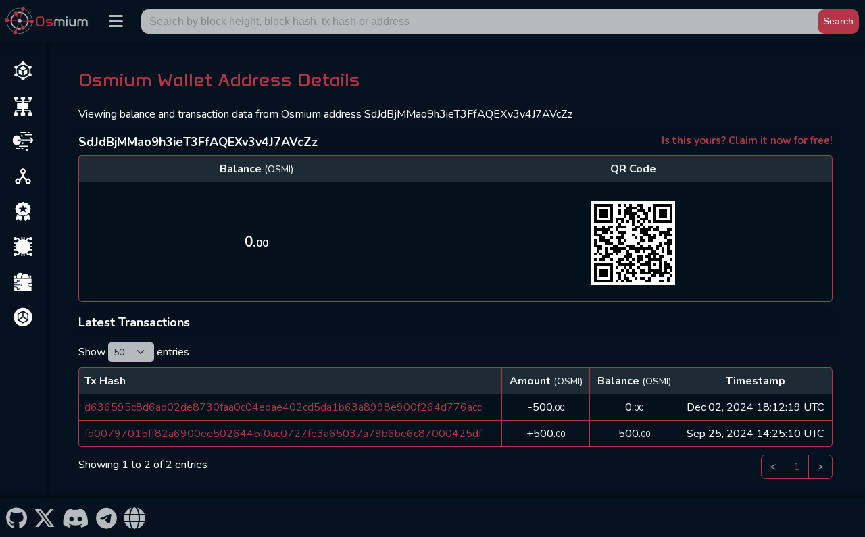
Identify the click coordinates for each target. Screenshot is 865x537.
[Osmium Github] (16, 517)
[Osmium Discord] (75, 517)
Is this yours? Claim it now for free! (747, 140)
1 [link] (796, 466)
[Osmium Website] (135, 517)
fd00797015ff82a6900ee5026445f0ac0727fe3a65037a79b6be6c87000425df (283, 433)
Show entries (133, 351)
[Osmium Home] (49, 21)
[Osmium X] (44, 517)
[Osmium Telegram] (106, 517)
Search (838, 21)
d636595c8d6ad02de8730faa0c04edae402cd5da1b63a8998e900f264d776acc (283, 407)
